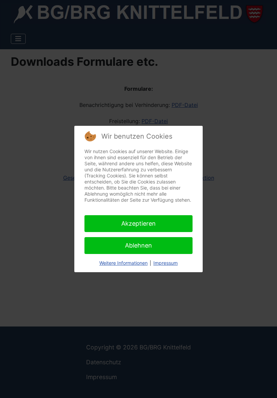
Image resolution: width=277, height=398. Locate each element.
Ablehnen (138, 245)
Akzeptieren (138, 223)
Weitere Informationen (123, 263)
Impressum (165, 263)
